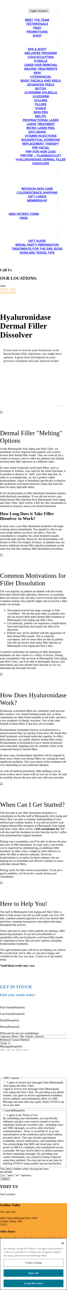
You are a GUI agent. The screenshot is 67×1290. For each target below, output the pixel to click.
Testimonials (37, 24)
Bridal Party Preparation (37, 245)
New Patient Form (24, 214)
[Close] (63, 1243)
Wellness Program (40, 53)
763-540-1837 (8, 292)
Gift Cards (37, 197)
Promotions (37, 32)
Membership (37, 200)
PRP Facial (40, 148)
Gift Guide (37, 241)
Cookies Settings (33, 1262)
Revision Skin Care (37, 189)
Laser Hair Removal (40, 65)
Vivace (40, 108)
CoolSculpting (41, 57)
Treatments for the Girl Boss (37, 249)
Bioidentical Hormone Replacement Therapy (40, 142)
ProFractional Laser (41, 120)
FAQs (37, 28)
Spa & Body (37, 49)
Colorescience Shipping (37, 193)
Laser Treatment (41, 124)
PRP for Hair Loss (41, 152)
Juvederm (40, 96)
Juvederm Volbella (40, 92)
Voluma (40, 100)
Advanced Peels (40, 85)
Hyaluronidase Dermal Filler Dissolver (41, 161)
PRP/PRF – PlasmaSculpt (40, 155)
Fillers (40, 104)
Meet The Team (37, 20)
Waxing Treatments (40, 69)
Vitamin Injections (41, 136)
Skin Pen (41, 112)
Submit (5, 1178)
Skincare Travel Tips (37, 253)
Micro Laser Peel (40, 128)
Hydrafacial (40, 77)
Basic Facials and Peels (41, 81)
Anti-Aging (37, 132)
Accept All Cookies (33, 1283)
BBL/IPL (40, 116)
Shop (37, 36)
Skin (37, 73)
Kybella (40, 61)
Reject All (33, 1273)
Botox (40, 88)
